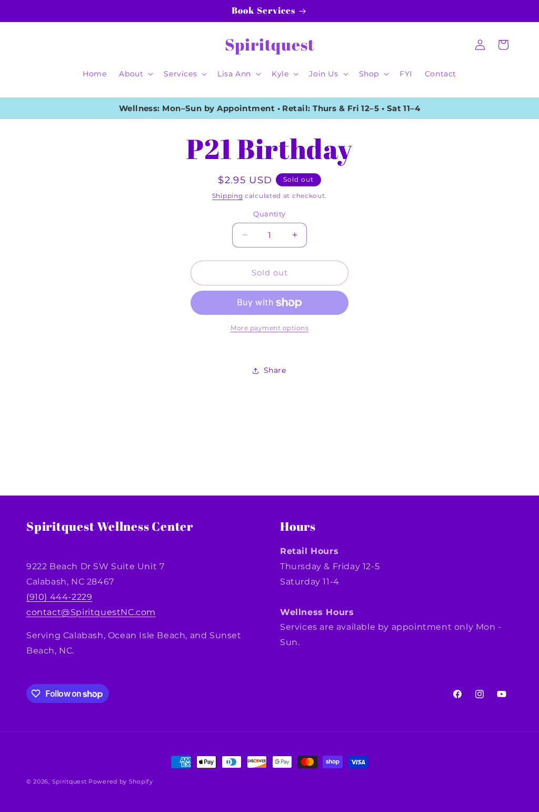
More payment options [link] (269, 328)
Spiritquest (69, 781)
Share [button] (275, 370)
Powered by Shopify (120, 781)
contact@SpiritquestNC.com (91, 612)
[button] (135, 74)
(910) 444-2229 (59, 597)
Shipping (227, 196)
